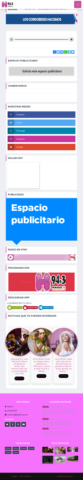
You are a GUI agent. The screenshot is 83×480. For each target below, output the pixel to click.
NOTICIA (45, 407)
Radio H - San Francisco (21, 476)
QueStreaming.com (65, 476)
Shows (8, 448)
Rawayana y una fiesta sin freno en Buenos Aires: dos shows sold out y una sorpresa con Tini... (59, 412)
